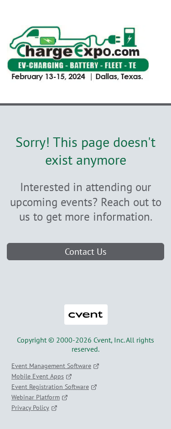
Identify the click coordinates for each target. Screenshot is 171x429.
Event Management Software (51, 366)
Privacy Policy (30, 408)
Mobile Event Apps (37, 376)
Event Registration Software (50, 387)
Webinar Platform (35, 397)
